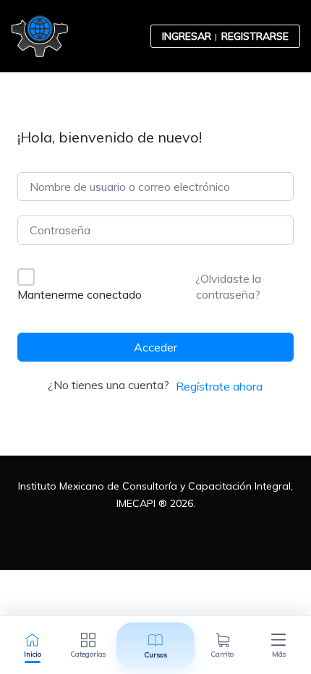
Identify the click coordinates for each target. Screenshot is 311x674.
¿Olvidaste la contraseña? (228, 286)
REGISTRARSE (255, 36)
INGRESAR (186, 36)
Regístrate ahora (219, 386)
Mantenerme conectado (79, 294)
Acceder (155, 347)
